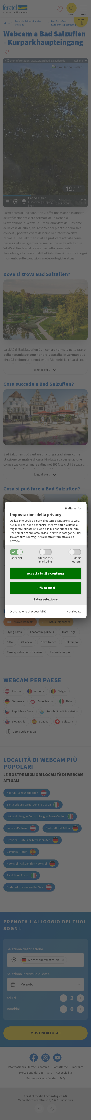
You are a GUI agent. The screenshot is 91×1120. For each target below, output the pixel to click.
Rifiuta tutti (45, 588)
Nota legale (74, 611)
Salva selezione (45, 599)
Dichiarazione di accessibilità (28, 611)
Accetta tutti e (45, 573)
